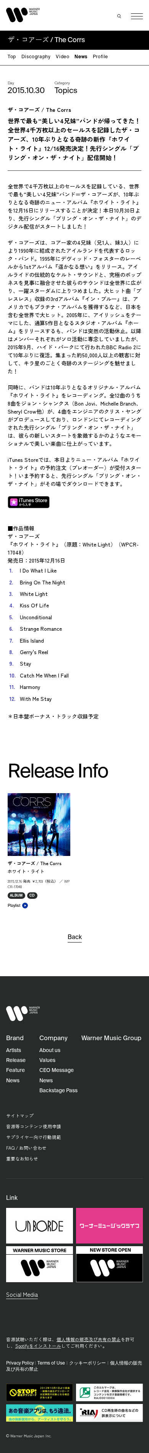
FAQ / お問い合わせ (26, 1147)
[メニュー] (137, 16)
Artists (13, 1050)
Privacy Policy (20, 1363)
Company (53, 1038)
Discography (36, 57)
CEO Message (56, 1070)
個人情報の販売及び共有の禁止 (89, 1339)
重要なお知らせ (22, 1158)
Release (16, 1060)
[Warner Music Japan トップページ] (23, 14)
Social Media (22, 1294)
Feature (15, 1070)
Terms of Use (51, 1363)
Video (62, 57)
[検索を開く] (119, 16)
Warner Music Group (111, 1038)
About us (49, 1050)
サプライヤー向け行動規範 (33, 1137)
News (80, 57)
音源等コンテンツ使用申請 (33, 1126)
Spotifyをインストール (38, 1345)
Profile (100, 57)
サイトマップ (20, 1115)
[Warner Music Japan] (23, 1013)
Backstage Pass (58, 1090)
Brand (15, 1038)
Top (12, 57)
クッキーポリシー (87, 1363)
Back (75, 937)
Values (47, 1060)
